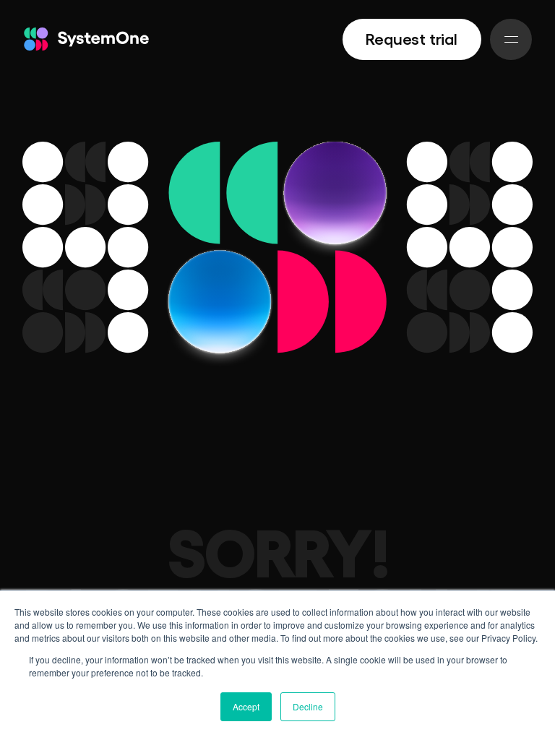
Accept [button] (246, 706)
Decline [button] (308, 706)
